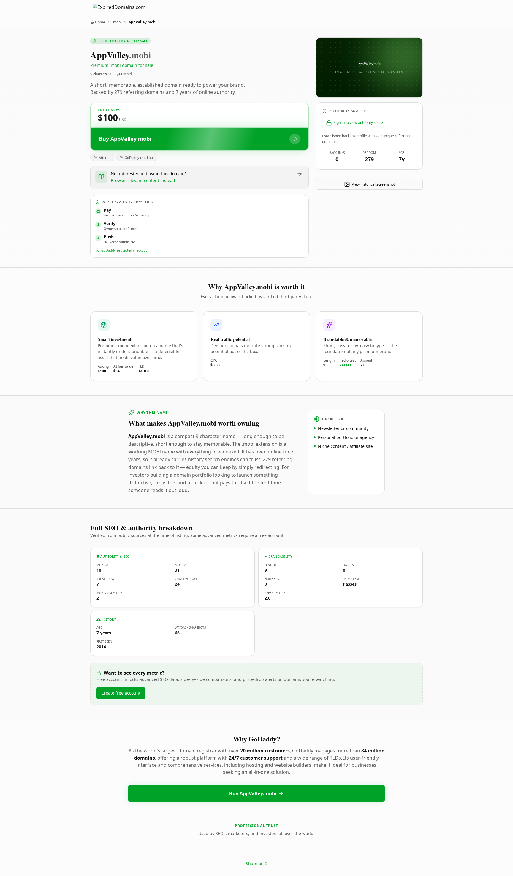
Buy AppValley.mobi (252, 793)
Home (100, 22)
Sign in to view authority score (358, 122)
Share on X (256, 863)
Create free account (120, 693)
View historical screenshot (373, 184)
